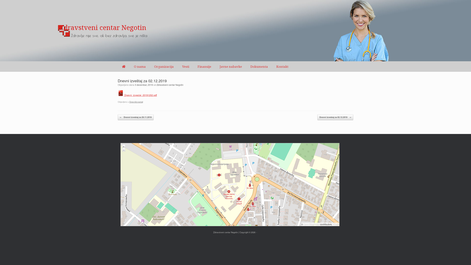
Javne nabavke (231, 66)
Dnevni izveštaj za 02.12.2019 (335, 117)
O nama (140, 66)
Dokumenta (259, 66)
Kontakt (282, 66)
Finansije (204, 66)
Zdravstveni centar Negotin (170, 84)
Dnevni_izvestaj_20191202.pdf (140, 95)
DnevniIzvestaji (136, 101)
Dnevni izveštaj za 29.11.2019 (136, 117)
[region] (235, 30)
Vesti (185, 66)
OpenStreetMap (311, 224)
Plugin (335, 224)
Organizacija (164, 66)
